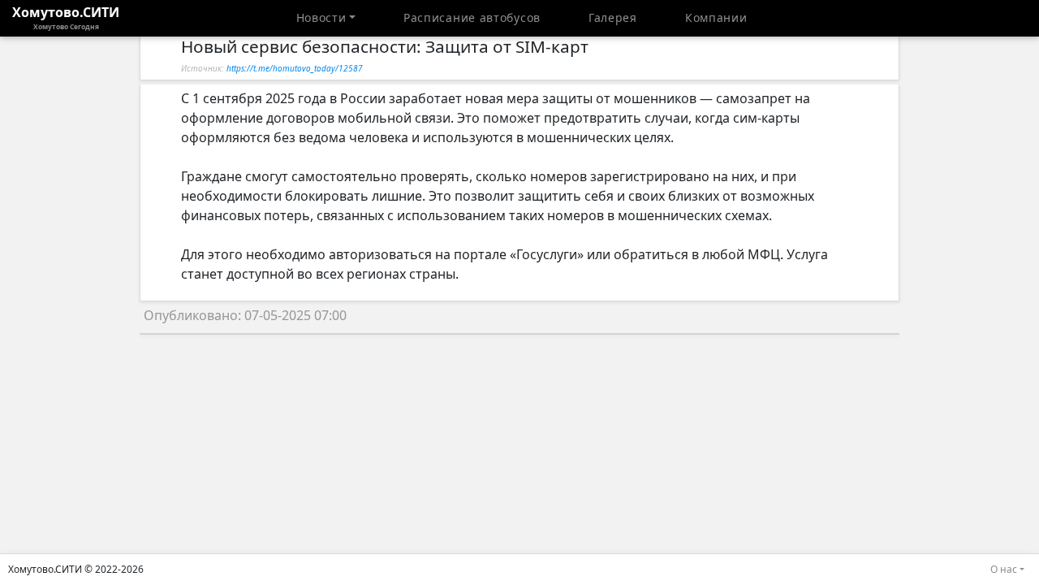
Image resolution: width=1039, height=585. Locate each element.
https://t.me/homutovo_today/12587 (294, 68)
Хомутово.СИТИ (65, 17)
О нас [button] (1003, 569)
